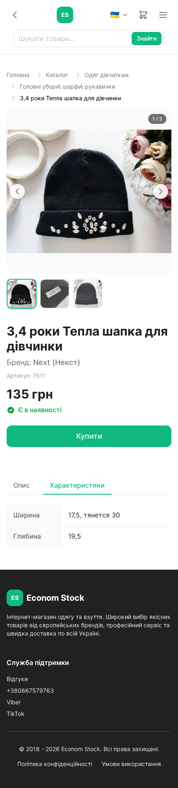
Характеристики (77, 485)
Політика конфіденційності (54, 763)
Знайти (146, 38)
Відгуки (17, 678)
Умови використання (131, 763)
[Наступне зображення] (160, 191)
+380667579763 (30, 690)
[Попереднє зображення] (17, 191)
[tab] (21, 294)
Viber (14, 702)
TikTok (15, 713)
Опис (21, 485)
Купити (89, 436)
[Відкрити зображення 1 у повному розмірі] (89, 191)
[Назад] (15, 15)
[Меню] (163, 15)
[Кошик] (143, 15)
